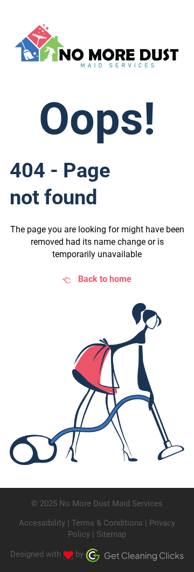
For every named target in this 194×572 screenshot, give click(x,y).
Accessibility (42, 523)
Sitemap (111, 534)
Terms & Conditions (107, 523)
